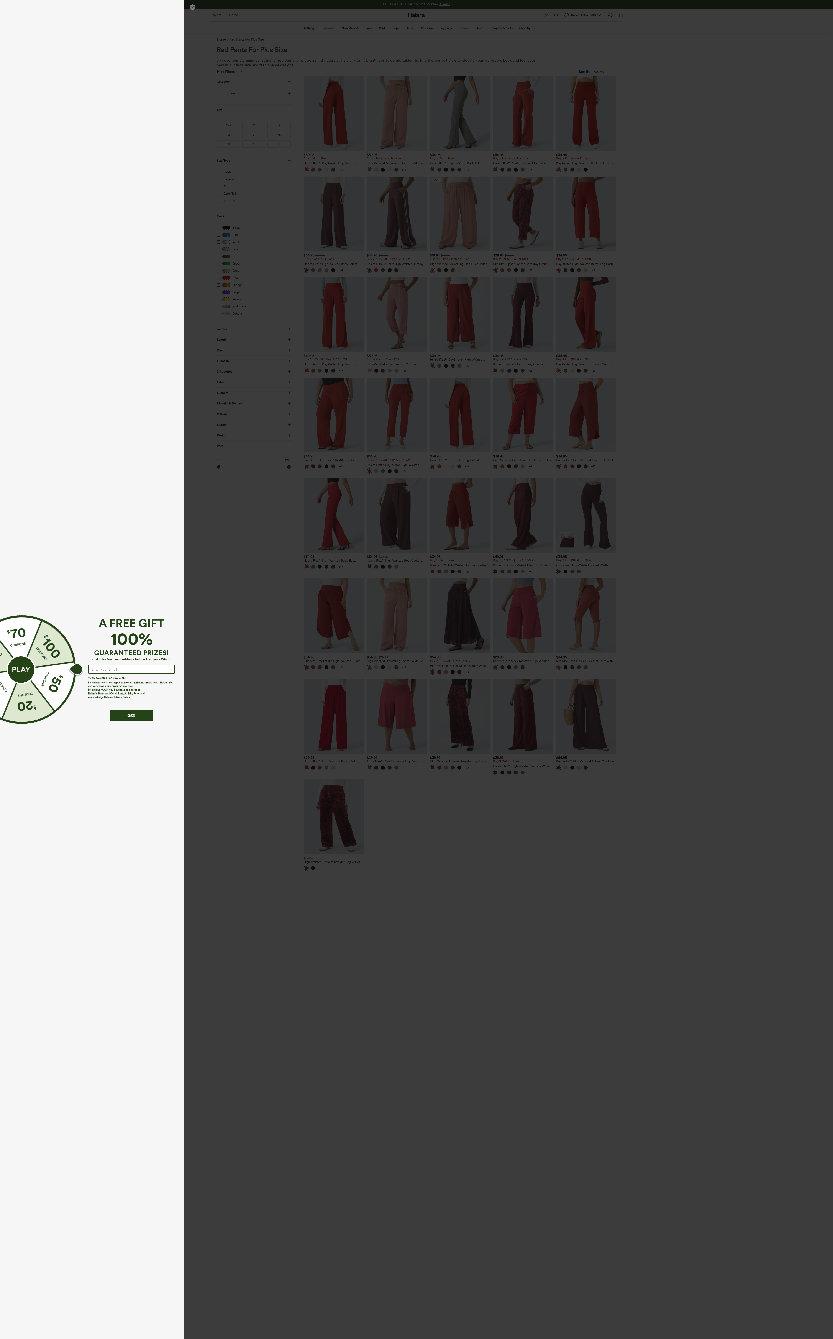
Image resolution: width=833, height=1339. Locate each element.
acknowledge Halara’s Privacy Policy (109, 697)
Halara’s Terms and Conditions (105, 693)
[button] (21, 669)
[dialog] (416, 669)
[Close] (192, 7)
